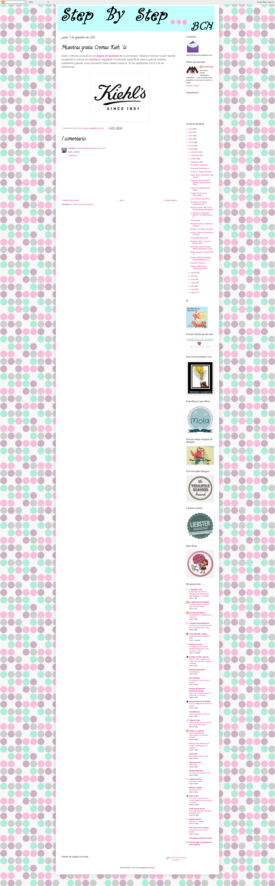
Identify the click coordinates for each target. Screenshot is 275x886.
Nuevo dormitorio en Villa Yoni (199, 714)
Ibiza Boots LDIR (195, 790)
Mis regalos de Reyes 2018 (198, 756)
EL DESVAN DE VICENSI (199, 602)
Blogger (152, 868)
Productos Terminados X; (200, 168)
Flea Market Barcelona (199, 238)
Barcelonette (194, 678)
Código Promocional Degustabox (198, 194)
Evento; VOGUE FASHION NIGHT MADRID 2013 (200, 259)
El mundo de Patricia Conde (200, 838)
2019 (191, 129)
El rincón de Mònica (197, 613)
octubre (194, 159)
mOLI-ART (193, 754)
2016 (191, 139)
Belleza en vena (195, 644)
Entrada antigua (170, 200)
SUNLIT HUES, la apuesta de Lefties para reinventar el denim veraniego (200, 661)
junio (193, 279)
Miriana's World (195, 788)
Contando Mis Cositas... (198, 634)
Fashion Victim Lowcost (199, 657)
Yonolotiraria (194, 712)
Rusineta (72, 148)
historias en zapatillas (196, 821)
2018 (191, 132)
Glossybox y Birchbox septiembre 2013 (198, 203)
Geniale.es (177, 860)
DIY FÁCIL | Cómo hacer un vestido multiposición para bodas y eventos (200, 800)
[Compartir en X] (115, 128)
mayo (193, 283)
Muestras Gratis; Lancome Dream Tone (200, 242)
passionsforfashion (197, 670)
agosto (194, 273)
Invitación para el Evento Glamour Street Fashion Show (200, 182)
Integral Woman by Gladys (200, 701)
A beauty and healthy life (199, 623)
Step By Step (208, 67)
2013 (191, 149)
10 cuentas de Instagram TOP (199, 773)
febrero (194, 293)
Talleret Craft (194, 720)
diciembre (195, 152)
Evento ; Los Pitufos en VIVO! (201, 229)
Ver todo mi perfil (192, 86)
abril (193, 286)
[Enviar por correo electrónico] (110, 128)
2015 (191, 142)
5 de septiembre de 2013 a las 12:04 (91, 148)
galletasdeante (195, 819)
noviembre (195, 155)
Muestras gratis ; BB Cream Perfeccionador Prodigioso (201, 209)
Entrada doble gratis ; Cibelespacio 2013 (198, 267)
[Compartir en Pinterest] (121, 128)
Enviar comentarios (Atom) (83, 204)
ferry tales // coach (195, 781)
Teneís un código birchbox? (201, 172)
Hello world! (193, 764)
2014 (191, 146)
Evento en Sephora (198, 263)
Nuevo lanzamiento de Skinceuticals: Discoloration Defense (198, 735)
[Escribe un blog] (112, 128)
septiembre (195, 162)
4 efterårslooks (194, 672)
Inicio (122, 200)
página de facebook (108, 55)
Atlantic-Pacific (195, 779)
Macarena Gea (195, 762)
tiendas (94, 59)
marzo (193, 289)
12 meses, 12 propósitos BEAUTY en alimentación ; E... (201, 215)
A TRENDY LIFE (195, 590)
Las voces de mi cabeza (199, 828)
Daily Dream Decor (197, 809)
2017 (191, 136)
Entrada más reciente (70, 200)
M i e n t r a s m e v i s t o (199, 744)
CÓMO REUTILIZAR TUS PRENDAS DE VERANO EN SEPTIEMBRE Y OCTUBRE (199, 594)
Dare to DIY (194, 796)
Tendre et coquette (196, 731)
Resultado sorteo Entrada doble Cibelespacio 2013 (201, 248)
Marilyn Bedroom (196, 771)
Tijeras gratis (195, 220)
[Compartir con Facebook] (118, 128)
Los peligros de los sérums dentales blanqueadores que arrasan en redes (199, 649)
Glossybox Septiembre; (199, 165)
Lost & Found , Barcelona (200, 199)
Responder (72, 155)
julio (193, 276)
